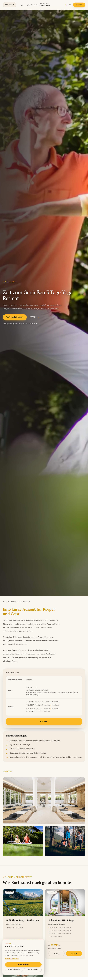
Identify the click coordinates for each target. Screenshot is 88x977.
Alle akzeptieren (23, 964)
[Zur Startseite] (44, 5)
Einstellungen (33, 969)
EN (70, 4)
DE (66, 4)
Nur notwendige (14, 969)
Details (56, 953)
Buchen (44, 721)
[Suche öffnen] (21, 4)
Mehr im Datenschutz (12, 958)
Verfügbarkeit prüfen (14, 317)
